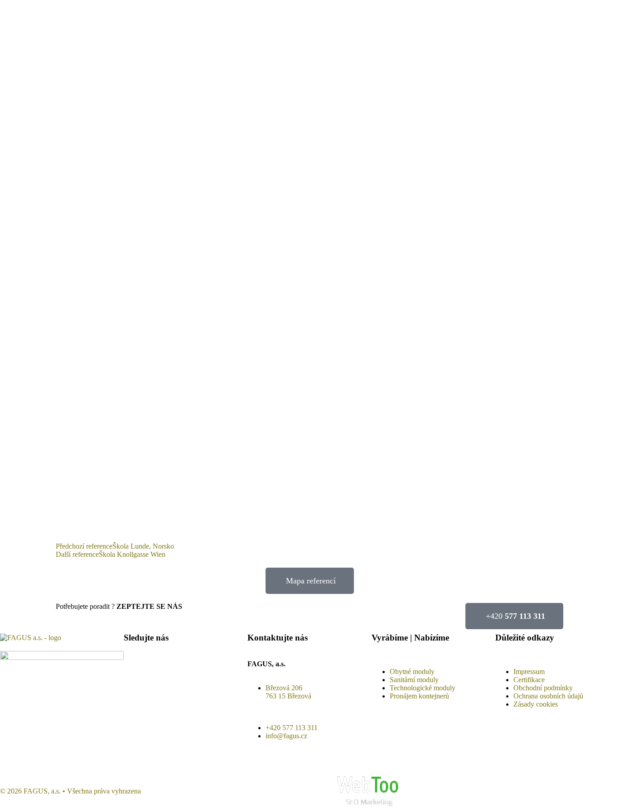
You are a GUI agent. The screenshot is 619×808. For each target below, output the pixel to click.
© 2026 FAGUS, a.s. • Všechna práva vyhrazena (70, 791)
